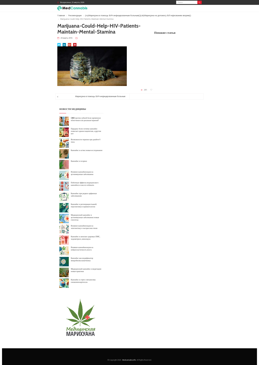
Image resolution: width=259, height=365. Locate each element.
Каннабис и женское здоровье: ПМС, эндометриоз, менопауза (85, 237)
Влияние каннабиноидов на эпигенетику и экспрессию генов (84, 227)
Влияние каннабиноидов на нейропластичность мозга (82, 248)
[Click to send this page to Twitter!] (59, 44)
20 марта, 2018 (66, 38)
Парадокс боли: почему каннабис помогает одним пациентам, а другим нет (86, 131)
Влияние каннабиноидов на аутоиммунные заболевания (82, 173)
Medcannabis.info (129, 360)
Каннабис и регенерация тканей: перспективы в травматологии (84, 205)
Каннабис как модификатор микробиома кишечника (82, 259)
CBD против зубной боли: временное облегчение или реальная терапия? (86, 119)
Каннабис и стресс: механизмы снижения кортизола (83, 280)
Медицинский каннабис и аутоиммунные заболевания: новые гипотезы (85, 217)
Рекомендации (75, 15)
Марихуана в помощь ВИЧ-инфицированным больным (100, 96)
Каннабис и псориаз (79, 161)
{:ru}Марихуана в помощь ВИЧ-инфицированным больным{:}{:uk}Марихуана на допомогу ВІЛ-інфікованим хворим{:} (138, 15)
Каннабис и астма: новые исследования (86, 150)
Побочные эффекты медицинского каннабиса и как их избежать (84, 183)
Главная (61, 15)
